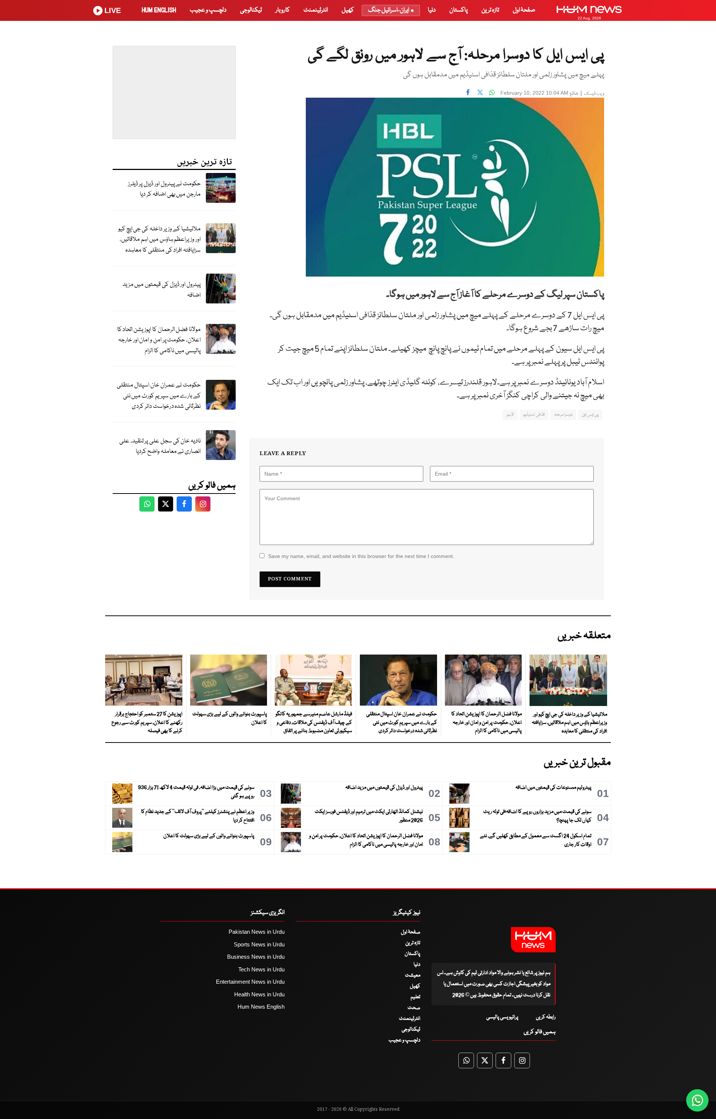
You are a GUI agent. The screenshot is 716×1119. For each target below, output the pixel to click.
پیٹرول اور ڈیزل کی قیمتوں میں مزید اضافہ (162, 290)
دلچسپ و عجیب (208, 10)
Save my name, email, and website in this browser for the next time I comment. (361, 556)
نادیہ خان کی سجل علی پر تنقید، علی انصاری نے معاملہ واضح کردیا (160, 446)
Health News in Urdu (259, 994)
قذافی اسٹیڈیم (533, 415)
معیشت (412, 975)
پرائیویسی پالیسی (502, 1017)
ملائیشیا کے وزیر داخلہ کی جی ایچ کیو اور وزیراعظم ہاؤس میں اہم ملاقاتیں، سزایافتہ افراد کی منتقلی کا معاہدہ (159, 239)
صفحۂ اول (524, 10)
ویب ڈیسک (594, 93)
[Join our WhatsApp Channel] (697, 1100)
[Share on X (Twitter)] (480, 92)
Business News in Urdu (256, 956)
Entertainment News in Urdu (250, 981)
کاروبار (283, 10)
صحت (414, 1008)
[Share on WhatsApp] (491, 92)
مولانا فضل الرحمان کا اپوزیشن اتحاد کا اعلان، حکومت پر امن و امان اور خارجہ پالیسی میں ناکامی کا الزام (159, 340)
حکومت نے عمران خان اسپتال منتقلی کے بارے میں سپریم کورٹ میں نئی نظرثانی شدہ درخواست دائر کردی (159, 396)
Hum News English (261, 1006)
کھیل (348, 10)
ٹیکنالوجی (251, 10)
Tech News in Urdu (261, 969)
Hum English (159, 10)
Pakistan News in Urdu (257, 932)
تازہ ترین (490, 10)
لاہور (510, 415)
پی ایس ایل (590, 415)
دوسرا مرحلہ (563, 415)
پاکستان (458, 10)
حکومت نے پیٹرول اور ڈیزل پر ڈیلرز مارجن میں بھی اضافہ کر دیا (164, 189)
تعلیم (415, 997)
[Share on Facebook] (468, 92)
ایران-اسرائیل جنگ (388, 10)
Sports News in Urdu (259, 944)
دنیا (432, 10)
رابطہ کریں (546, 1017)
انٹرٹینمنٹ (316, 10)
